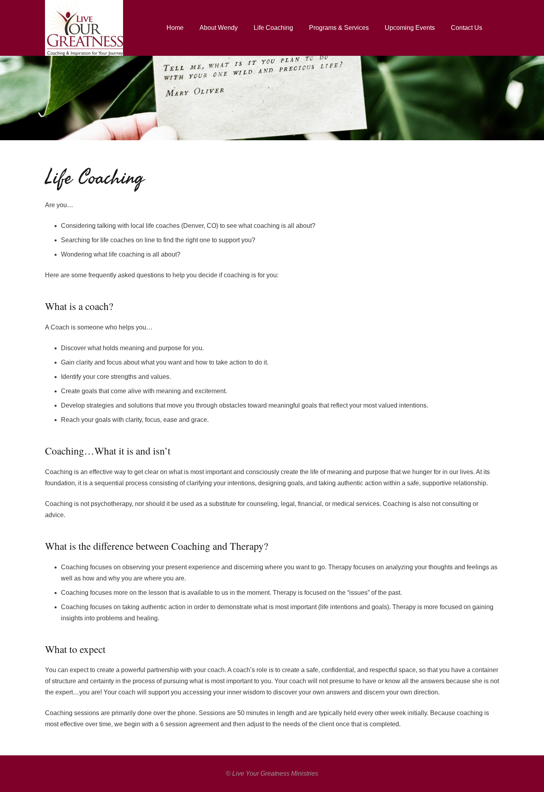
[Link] (84, 28)
